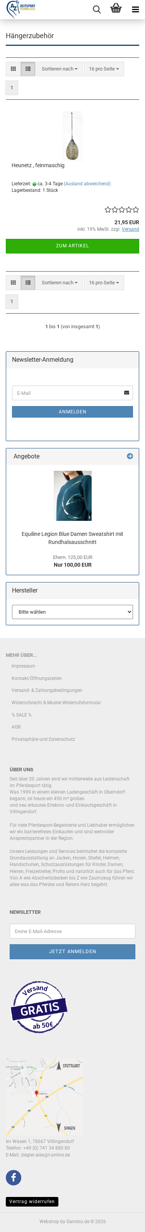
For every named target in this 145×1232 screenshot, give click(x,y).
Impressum (23, 666)
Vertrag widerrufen (32, 1201)
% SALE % (22, 715)
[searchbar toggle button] (96, 9)
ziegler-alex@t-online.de (45, 1155)
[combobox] (60, 69)
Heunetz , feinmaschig (38, 165)
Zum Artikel (72, 245)
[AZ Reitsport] (18, 9)
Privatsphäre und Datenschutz (43, 739)
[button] (13, 69)
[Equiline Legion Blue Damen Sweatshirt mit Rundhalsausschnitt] (73, 496)
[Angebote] (130, 456)
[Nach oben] (123, 1220)
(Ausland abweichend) (87, 183)
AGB (16, 727)
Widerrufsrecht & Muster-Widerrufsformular (56, 702)
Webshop (49, 1221)
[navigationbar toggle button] (135, 9)
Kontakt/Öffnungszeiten (37, 678)
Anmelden (73, 412)
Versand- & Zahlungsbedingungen (47, 690)
